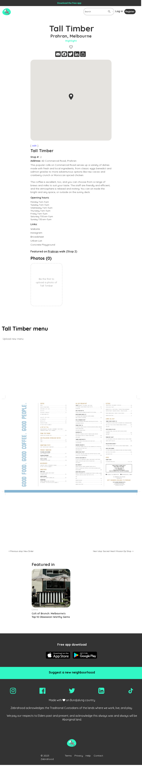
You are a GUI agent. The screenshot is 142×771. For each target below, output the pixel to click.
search (109, 11)
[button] (71, 96)
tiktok (130, 690)
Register (129, 11)
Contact (98, 755)
